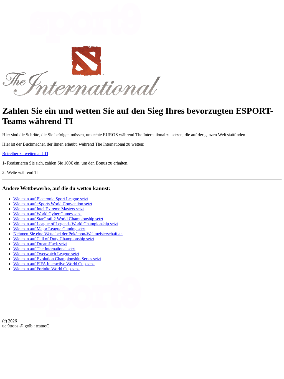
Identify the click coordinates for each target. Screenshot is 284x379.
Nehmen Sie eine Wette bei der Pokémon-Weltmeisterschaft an (68, 233)
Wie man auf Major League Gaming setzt (49, 228)
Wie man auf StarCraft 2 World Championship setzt (58, 218)
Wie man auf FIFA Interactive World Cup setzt (54, 263)
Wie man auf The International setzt (44, 248)
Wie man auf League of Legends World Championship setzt (65, 223)
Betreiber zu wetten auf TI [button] (25, 153)
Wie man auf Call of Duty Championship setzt (53, 238)
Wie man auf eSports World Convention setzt (52, 203)
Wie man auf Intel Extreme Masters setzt (48, 208)
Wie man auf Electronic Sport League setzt (50, 198)
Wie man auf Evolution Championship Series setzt (57, 258)
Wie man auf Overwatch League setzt (46, 253)
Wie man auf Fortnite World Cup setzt (46, 268)
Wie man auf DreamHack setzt (40, 243)
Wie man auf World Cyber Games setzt (47, 213)
